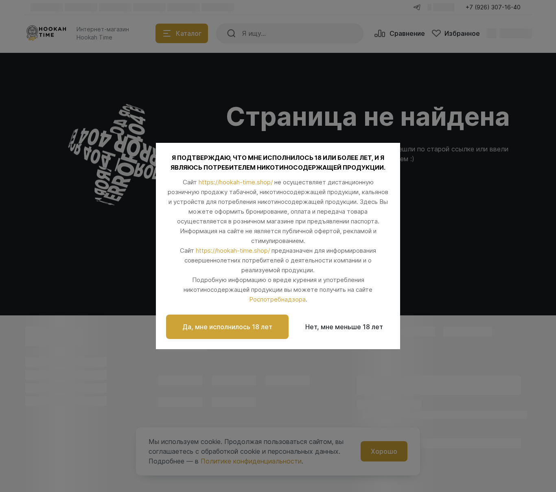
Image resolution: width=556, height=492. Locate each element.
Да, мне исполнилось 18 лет (227, 327)
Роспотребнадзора (277, 299)
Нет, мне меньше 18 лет (344, 327)
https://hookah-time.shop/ (236, 182)
